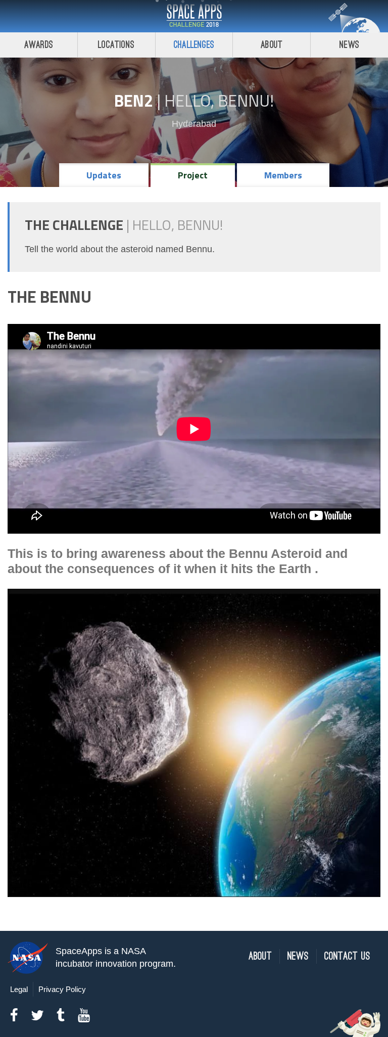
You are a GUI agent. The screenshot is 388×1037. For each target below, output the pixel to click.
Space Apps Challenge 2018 (194, 16)
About (271, 44)
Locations (116, 44)
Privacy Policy (62, 989)
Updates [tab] (103, 175)
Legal (19, 989)
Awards (38, 44)
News (349, 44)
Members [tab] (283, 175)
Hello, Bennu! (219, 100)
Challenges (194, 44)
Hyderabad (194, 124)
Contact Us (347, 956)
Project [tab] (193, 175)
